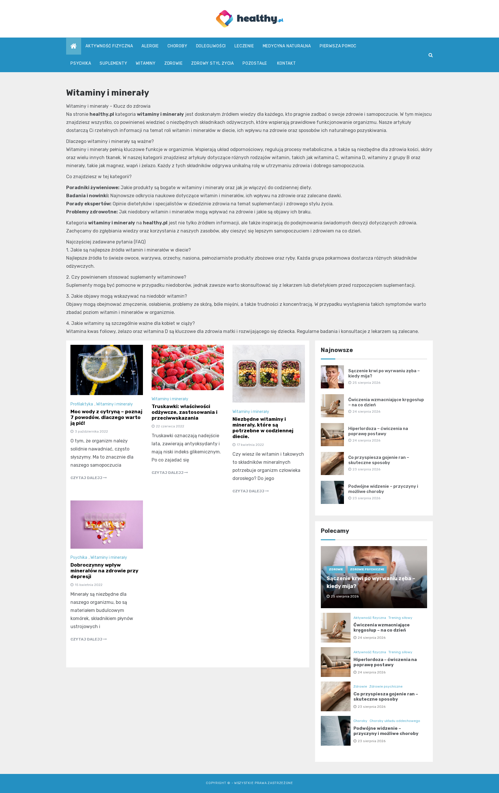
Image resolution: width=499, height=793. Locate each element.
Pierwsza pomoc (338, 46)
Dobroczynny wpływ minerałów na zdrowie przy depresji (104, 570)
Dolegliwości (211, 46)
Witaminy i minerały (114, 404)
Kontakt (286, 63)
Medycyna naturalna (287, 46)
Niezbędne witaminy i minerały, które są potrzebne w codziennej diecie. (262, 427)
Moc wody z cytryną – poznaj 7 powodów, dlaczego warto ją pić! (106, 417)
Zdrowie (173, 63)
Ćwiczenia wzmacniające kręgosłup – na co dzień (381, 627)
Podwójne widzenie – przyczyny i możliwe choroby (383, 489)
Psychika (80, 63)
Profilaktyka (81, 404)
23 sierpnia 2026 (372, 707)
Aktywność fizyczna (109, 46)
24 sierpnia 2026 (372, 638)
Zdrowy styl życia (212, 63)
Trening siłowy (400, 618)
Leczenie (244, 46)
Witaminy (145, 63)
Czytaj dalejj (86, 478)
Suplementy (113, 63)
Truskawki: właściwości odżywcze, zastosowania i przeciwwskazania (184, 412)
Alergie (150, 46)
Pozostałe (255, 63)
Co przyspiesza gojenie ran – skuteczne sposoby (378, 460)
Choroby (177, 46)
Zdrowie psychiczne (367, 569)
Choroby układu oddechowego (395, 721)
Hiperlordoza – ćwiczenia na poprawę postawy (378, 431)
